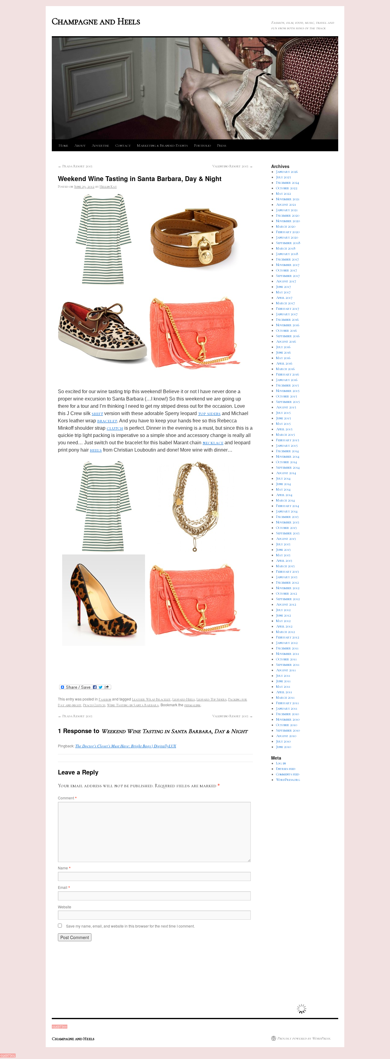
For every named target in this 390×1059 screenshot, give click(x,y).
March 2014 (285, 500)
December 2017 (287, 259)
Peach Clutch (94, 705)
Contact (123, 145)
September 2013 (288, 533)
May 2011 (283, 686)
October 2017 (286, 270)
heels (96, 450)
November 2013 (287, 522)
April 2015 (284, 429)
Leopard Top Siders (211, 699)
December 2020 (287, 215)
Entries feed (285, 769)
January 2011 (286, 708)
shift (97, 414)
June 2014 (283, 484)
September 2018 (288, 243)
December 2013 (287, 517)
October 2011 (286, 659)
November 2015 (288, 391)
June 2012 (283, 615)
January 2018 (287, 254)
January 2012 (287, 643)
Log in (281, 763)
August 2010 (286, 736)
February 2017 (287, 308)
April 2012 (284, 626)
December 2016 (287, 319)
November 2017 (288, 265)
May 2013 (283, 555)
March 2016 (285, 369)
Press (221, 145)
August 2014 (286, 473)
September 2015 (288, 402)
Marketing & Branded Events (162, 145)
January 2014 (287, 511)
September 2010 (288, 730)
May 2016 (283, 358)
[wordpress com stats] (59, 1027)
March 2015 (285, 434)
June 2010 (283, 747)
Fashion (105, 699)
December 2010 (287, 714)
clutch (115, 428)
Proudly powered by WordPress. (304, 1038)
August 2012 (286, 604)
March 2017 (285, 303)
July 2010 (283, 741)
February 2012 (287, 637)
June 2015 (283, 418)
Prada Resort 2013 (75, 166)
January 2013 (286, 577)
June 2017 (283, 287)
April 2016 (284, 363)
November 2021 (288, 199)
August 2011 (286, 670)
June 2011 (283, 681)
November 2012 (288, 588)
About (80, 145)
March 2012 (285, 632)
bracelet (107, 421)
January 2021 (287, 210)
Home (63, 145)
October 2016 (286, 330)
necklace (213, 443)
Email (64, 887)
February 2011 (287, 703)
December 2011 (287, 648)
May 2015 (283, 423)
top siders (209, 414)
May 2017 (283, 292)
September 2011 (288, 664)
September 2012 (288, 599)
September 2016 (288, 336)
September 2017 (288, 276)
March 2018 (286, 248)
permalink (192, 705)
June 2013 (283, 549)
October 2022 (286, 188)
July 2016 (283, 347)
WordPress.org (288, 780)
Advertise (100, 145)
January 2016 (286, 380)
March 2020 (285, 226)
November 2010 (288, 719)
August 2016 (286, 341)
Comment (67, 797)
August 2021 (286, 204)
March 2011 (285, 697)
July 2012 (283, 610)
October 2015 (286, 396)
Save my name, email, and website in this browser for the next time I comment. (130, 925)
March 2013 (285, 566)
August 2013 (286, 538)
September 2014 (288, 467)
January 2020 (287, 237)
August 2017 (286, 281)
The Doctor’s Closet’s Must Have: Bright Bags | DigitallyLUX (125, 746)
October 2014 (286, 462)
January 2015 (287, 445)
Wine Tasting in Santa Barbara (133, 705)
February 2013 (287, 571)
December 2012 (287, 582)
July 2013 (283, 544)
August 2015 (286, 407)
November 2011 (287, 654)
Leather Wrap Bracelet (151, 699)
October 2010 (286, 725)
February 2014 (287, 506)
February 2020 (288, 232)
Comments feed (287, 774)
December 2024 (287, 182)
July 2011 (283, 675)
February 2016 (287, 374)
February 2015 (287, 440)
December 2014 (287, 451)
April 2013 (284, 560)
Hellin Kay (108, 186)
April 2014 (284, 495)
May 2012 (283, 621)
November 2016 (287, 325)
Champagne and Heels (96, 21)
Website (64, 906)
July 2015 (283, 413)
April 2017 (284, 297)
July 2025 (283, 177)
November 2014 (288, 456)
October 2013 (286, 528)
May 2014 (283, 489)
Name (64, 867)
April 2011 (284, 692)
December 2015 (287, 385)
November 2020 (288, 221)
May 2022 (283, 193)
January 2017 (287, 314)
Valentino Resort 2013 (232, 166)
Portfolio (202, 145)
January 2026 (287, 172)
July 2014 (283, 478)
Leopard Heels (183, 699)
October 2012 (286, 593)
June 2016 (283, 352)
